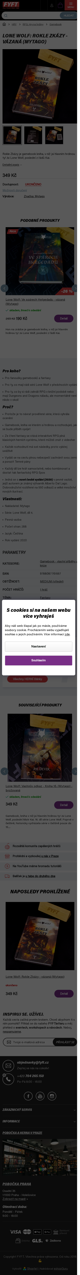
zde (67, 634)
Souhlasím (38, 660)
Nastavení (38, 646)
